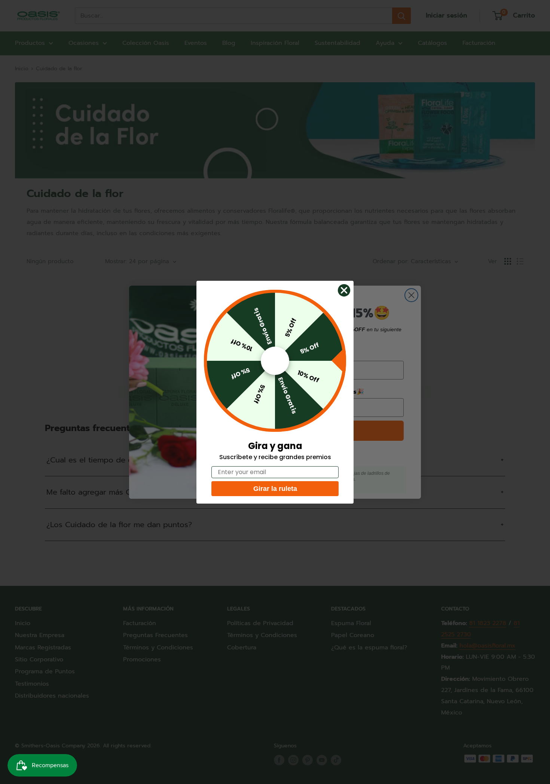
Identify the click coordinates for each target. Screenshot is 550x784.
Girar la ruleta (275, 488)
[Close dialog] (344, 290)
